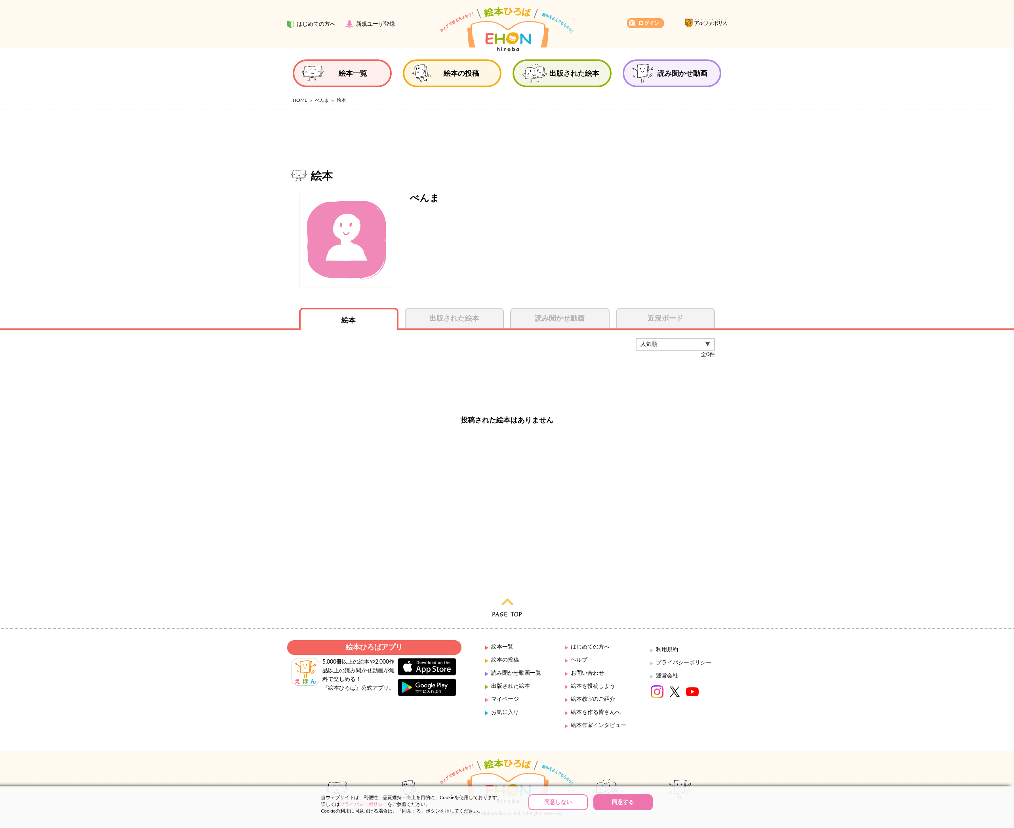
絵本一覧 (502, 647)
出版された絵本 (510, 686)
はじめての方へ (590, 647)
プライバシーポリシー (683, 663)
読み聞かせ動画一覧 (516, 673)
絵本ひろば (507, 29)
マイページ (505, 699)
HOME (300, 100)
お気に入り (505, 712)
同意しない (558, 802)
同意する (623, 802)
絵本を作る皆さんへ (596, 712)
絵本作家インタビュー (598, 725)
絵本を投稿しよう (593, 686)
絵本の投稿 (505, 660)
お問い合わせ (587, 673)
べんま (322, 100)
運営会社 (667, 676)
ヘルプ (579, 660)
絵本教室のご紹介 (593, 699)
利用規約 (667, 649)
